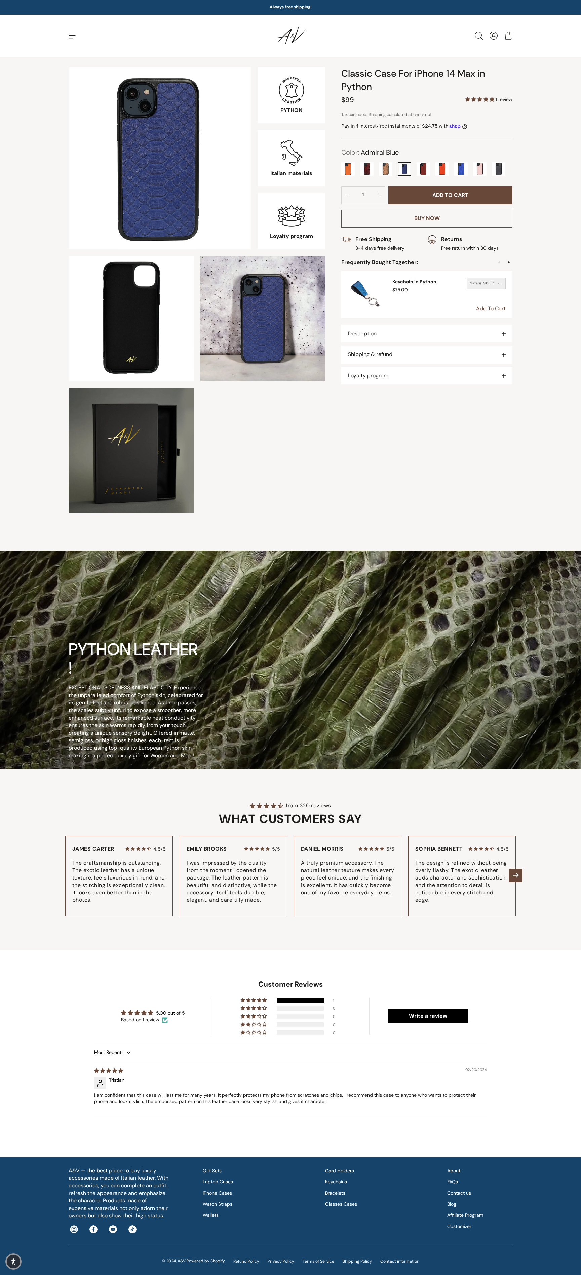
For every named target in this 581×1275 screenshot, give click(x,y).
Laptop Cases (218, 1182)
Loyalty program (368, 375)
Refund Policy (246, 1261)
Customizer (459, 1226)
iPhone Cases (217, 1193)
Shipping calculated (388, 114)
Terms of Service (318, 1261)
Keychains (336, 1182)
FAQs (452, 1182)
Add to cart (450, 195)
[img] (108, 1071)
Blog (451, 1204)
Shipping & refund (370, 354)
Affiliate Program (465, 1215)
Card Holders (339, 1171)
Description (362, 333)
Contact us (459, 1193)
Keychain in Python (414, 282)
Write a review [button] (428, 1016)
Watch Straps (217, 1204)
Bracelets (335, 1193)
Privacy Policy (281, 1261)
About (453, 1171)
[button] (480, 99)
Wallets (211, 1215)
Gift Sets (212, 1171)
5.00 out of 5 (170, 1013)
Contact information (399, 1261)
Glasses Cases (341, 1204)
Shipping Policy (357, 1261)
